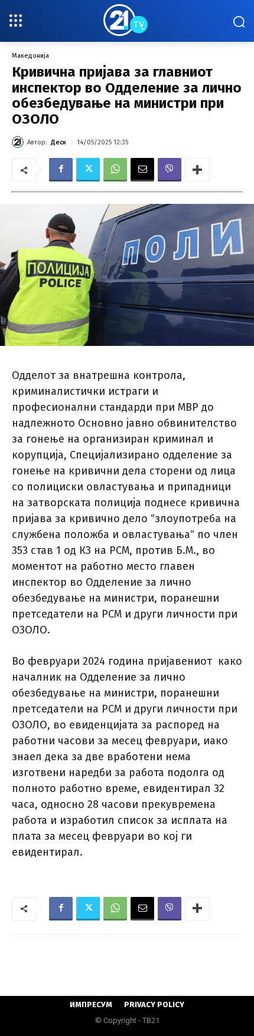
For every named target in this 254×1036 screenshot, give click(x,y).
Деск (58, 142)
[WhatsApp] (115, 170)
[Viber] (169, 170)
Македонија (30, 55)
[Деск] (19, 142)
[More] (197, 170)
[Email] (142, 170)
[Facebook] (61, 170)
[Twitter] (88, 170)
